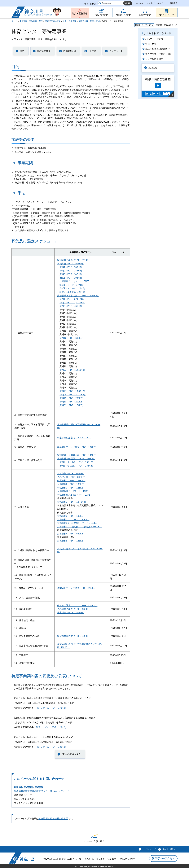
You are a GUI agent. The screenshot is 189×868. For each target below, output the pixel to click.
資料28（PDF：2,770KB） (72, 394)
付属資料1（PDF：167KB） (71, 480)
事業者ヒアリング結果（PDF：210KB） (77, 588)
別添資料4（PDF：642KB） (71, 534)
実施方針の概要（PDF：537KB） (74, 260)
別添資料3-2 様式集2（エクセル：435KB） (79, 526)
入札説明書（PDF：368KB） (71, 477)
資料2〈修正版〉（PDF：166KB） (76, 462)
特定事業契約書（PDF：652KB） (74, 636)
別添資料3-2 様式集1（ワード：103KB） (78, 523)
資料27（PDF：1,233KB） (72, 391)
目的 (22, 51)
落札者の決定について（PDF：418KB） (77, 605)
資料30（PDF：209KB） (71, 402)
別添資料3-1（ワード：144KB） (73, 519)
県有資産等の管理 (52, 21)
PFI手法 (92, 51)
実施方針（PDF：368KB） (70, 263)
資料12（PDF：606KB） (71, 338)
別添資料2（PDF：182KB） (71, 516)
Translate (138, 3)
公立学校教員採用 (154, 59)
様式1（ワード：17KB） (71, 285)
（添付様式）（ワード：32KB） (75, 281)
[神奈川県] (21, 858)
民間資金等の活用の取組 (89, 21)
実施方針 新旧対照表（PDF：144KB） (77, 455)
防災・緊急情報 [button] (79, 13)
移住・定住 (150, 44)
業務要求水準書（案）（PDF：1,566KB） (78, 295)
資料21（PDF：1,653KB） (72, 370)
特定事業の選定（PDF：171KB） (74, 437)
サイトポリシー (170, 849)
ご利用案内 (173, 3)
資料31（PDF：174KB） (71, 405)
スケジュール (116, 51)
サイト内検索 (90, 4)
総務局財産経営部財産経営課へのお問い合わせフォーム (41, 791)
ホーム (14, 21)
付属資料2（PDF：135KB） (71, 484)
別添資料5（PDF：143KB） (71, 541)
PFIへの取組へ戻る (71, 754)
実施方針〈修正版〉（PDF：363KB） (76, 458)
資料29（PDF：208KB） (71, 398)
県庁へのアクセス (165, 858)
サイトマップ (149, 849)
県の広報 (152, 68)
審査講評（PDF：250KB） (70, 612)
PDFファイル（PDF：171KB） (51, 708)
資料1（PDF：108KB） (71, 267)
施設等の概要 (44, 51)
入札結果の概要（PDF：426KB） (74, 609)
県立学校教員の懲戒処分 (157, 49)
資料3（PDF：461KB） (71, 306)
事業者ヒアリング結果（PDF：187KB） (77, 447)
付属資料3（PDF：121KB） (71, 488)
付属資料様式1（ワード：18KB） (74, 491)
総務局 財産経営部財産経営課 (28, 787)
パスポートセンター (155, 39)
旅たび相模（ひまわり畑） (158, 54)
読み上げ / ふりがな (155, 3)
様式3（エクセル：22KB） (72, 292)
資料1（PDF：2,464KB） (72, 299)
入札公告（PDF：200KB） (70, 473)
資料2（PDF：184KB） (71, 271)
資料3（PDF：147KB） (71, 274)
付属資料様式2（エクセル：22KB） (75, 495)
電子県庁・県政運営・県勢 (31, 21)
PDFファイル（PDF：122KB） (51, 727)
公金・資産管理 (69, 21)
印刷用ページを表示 (144, 25)
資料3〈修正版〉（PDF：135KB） (76, 466)
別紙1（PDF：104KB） (71, 278)
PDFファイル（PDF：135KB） (51, 747)
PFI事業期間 (69, 51)
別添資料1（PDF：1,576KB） (72, 502)
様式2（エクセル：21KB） (72, 288)
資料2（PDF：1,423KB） (72, 302)
